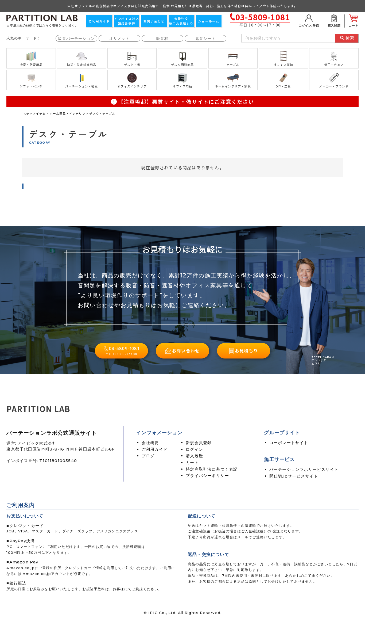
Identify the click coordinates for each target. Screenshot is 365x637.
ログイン (194, 449)
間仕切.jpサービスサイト (293, 476)
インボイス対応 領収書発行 (126, 21)
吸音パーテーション (76, 38)
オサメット (119, 38)
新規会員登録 (199, 442)
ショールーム (208, 21)
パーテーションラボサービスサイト (304, 469)
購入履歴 (194, 455)
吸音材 (162, 38)
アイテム (39, 113)
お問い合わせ (153, 21)
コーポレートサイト (288, 442)
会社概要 (150, 442)
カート (192, 462)
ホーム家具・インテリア (68, 113)
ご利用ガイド (99, 21)
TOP (25, 113)
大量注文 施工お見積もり (181, 21)
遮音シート (205, 38)
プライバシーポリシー (207, 475)
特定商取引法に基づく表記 (212, 469)
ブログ (148, 455)
